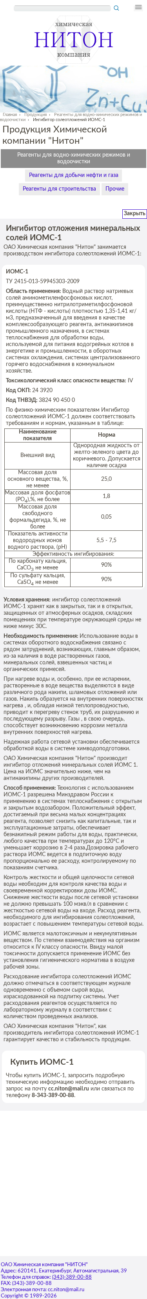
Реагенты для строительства (59, 189)
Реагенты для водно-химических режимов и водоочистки (73, 158)
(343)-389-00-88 (72, 1277)
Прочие (114, 189)
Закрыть (134, 213)
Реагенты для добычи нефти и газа (73, 175)
